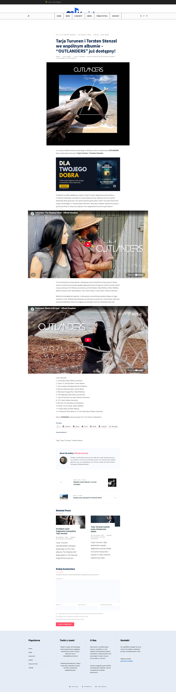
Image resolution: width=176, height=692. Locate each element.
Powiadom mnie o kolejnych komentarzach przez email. (72, 616)
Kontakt (115, 16)
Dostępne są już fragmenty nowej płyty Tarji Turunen (66, 531)
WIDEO (89, 16)
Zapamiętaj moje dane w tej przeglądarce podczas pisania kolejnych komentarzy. (80, 613)
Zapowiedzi (69, 539)
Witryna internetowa (106, 604)
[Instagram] (146, 15)
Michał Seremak (70, 35)
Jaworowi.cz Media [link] (127, 661)
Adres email (82, 604)
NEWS (68, 16)
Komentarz (59, 579)
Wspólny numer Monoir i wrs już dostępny (84, 482)
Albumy (72, 537)
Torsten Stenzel (76, 440)
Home (59, 16)
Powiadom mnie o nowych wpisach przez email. (70, 619)
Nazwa (58, 604)
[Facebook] (143, 15)
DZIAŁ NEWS (105, 35)
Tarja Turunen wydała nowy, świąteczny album (100, 529)
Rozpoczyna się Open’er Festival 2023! (87, 497)
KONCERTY (78, 16)
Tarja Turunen (65, 440)
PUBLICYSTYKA (102, 16)
